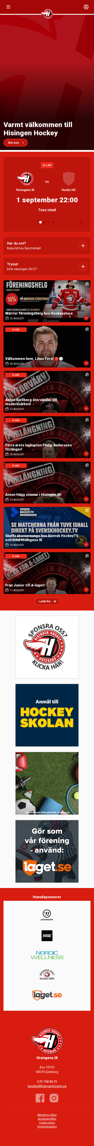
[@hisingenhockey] (54, 1098)
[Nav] (8, 7)
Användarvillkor (47, 1118)
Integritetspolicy (47, 1126)
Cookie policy (47, 1122)
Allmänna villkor (47, 1115)
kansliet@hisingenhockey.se (47, 1086)
